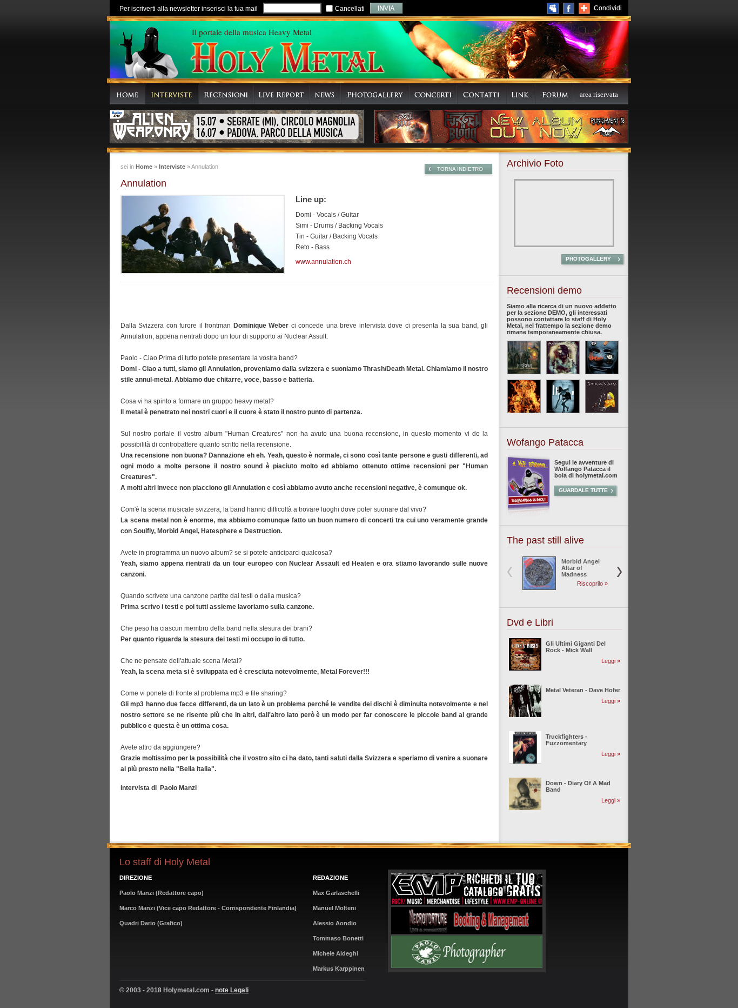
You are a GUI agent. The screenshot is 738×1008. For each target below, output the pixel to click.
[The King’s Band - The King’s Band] (602, 396)
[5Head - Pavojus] (602, 357)
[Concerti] (433, 93)
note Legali (232, 990)
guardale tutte (583, 490)
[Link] (520, 93)
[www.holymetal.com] (287, 59)
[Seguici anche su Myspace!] (553, 8)
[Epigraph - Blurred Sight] (524, 357)
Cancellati (350, 8)
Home (144, 166)
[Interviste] (172, 93)
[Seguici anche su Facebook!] (568, 8)
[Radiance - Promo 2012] (563, 357)
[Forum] (554, 93)
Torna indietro (460, 169)
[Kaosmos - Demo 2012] (524, 396)
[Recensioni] (226, 93)
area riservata (599, 94)
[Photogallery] (375, 93)
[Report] (282, 93)
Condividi (608, 8)
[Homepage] (127, 93)
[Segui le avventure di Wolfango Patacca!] (528, 514)
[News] (325, 93)
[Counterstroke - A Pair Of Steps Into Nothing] (563, 396)
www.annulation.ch (323, 262)
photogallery (588, 259)
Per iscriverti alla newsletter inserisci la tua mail (188, 8)
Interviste (172, 166)
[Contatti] (481, 93)
